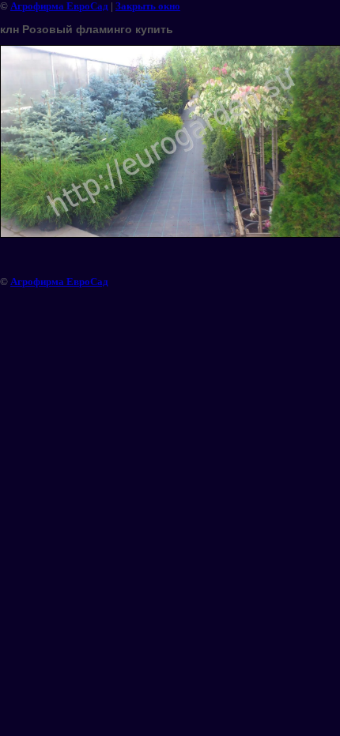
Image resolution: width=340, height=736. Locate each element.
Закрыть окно (147, 6)
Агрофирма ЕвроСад (59, 6)
